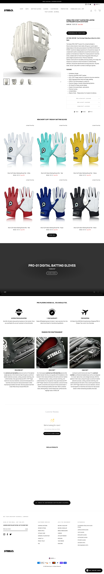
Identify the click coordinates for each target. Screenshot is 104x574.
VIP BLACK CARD (41, 533)
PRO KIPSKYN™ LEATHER (83, 98)
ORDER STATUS (41, 530)
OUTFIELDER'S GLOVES (82, 537)
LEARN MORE (52, 273)
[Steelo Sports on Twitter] (11, 534)
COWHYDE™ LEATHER (83, 106)
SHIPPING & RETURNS (42, 525)
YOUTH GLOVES (81, 532)
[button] (93, 570)
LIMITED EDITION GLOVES (83, 529)
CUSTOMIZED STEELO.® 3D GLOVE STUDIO (85, 526)
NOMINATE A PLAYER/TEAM (43, 535)
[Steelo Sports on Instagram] (4, 534)
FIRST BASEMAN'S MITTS (83, 545)
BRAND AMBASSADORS (63, 530)
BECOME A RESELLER (62, 528)
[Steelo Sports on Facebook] (7, 534)
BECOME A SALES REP (62, 525)
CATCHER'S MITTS (81, 542)
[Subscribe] (27, 529)
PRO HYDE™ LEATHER (83, 102)
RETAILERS (60, 538)
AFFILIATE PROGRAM (62, 535)
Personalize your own (76, 33)
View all (52, 235)
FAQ (39, 543)
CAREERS (60, 533)
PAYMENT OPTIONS (42, 528)
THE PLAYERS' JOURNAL (52, 11)
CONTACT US (40, 538)
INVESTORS (60, 543)
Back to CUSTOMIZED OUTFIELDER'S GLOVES (53, 502)
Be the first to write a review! (52, 433)
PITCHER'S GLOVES (82, 540)
